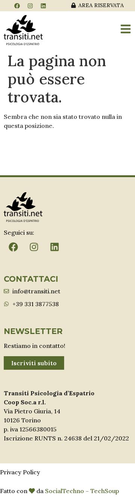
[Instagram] (30, 5)
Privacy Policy (20, 472)
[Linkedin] (43, 5)
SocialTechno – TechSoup (82, 491)
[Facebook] (16, 5)
